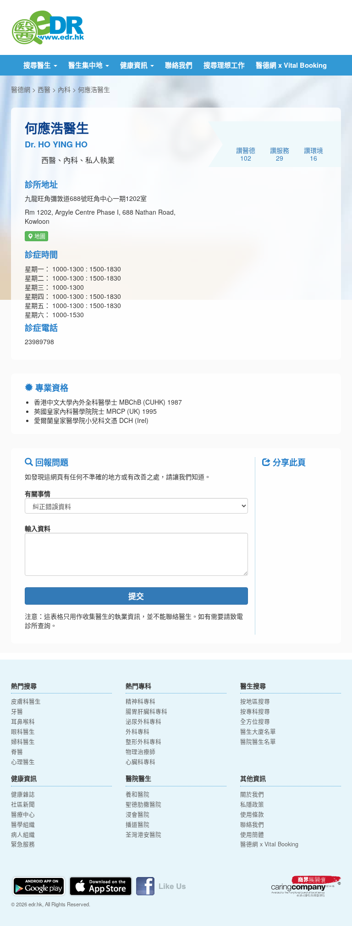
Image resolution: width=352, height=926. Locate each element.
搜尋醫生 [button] (38, 65)
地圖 (39, 236)
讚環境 (313, 154)
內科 (64, 89)
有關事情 (37, 493)
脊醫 (17, 751)
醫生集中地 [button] (86, 65)
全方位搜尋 (255, 721)
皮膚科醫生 (26, 701)
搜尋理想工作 (224, 65)
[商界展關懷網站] (306, 886)
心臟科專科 (140, 762)
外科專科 (137, 731)
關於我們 (252, 794)
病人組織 (23, 834)
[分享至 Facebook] (273, 483)
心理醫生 (23, 762)
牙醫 (17, 711)
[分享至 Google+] (273, 506)
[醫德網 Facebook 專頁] (161, 885)
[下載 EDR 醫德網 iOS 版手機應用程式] (101, 885)
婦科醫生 (23, 741)
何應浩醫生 (94, 89)
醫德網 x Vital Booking (291, 65)
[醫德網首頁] (47, 26)
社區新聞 (23, 804)
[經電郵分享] (297, 506)
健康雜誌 (23, 794)
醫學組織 (23, 824)
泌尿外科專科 (143, 721)
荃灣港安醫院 (143, 834)
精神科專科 (140, 701)
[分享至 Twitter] (297, 483)
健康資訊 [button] (134, 65)
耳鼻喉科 (23, 721)
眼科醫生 (23, 731)
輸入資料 (37, 528)
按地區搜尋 (255, 701)
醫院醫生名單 (258, 741)
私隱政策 (252, 804)
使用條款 (252, 814)
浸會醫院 (137, 814)
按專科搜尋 (255, 711)
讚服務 (279, 154)
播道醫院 (137, 824)
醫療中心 (23, 814)
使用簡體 (252, 834)
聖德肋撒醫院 (143, 804)
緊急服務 (23, 844)
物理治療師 (140, 751)
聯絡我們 (178, 65)
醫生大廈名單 (258, 731)
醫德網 (20, 89)
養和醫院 (137, 794)
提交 (136, 595)
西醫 (44, 89)
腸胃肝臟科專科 (146, 711)
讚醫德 (245, 154)
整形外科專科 (143, 741)
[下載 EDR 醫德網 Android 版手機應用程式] (39, 885)
